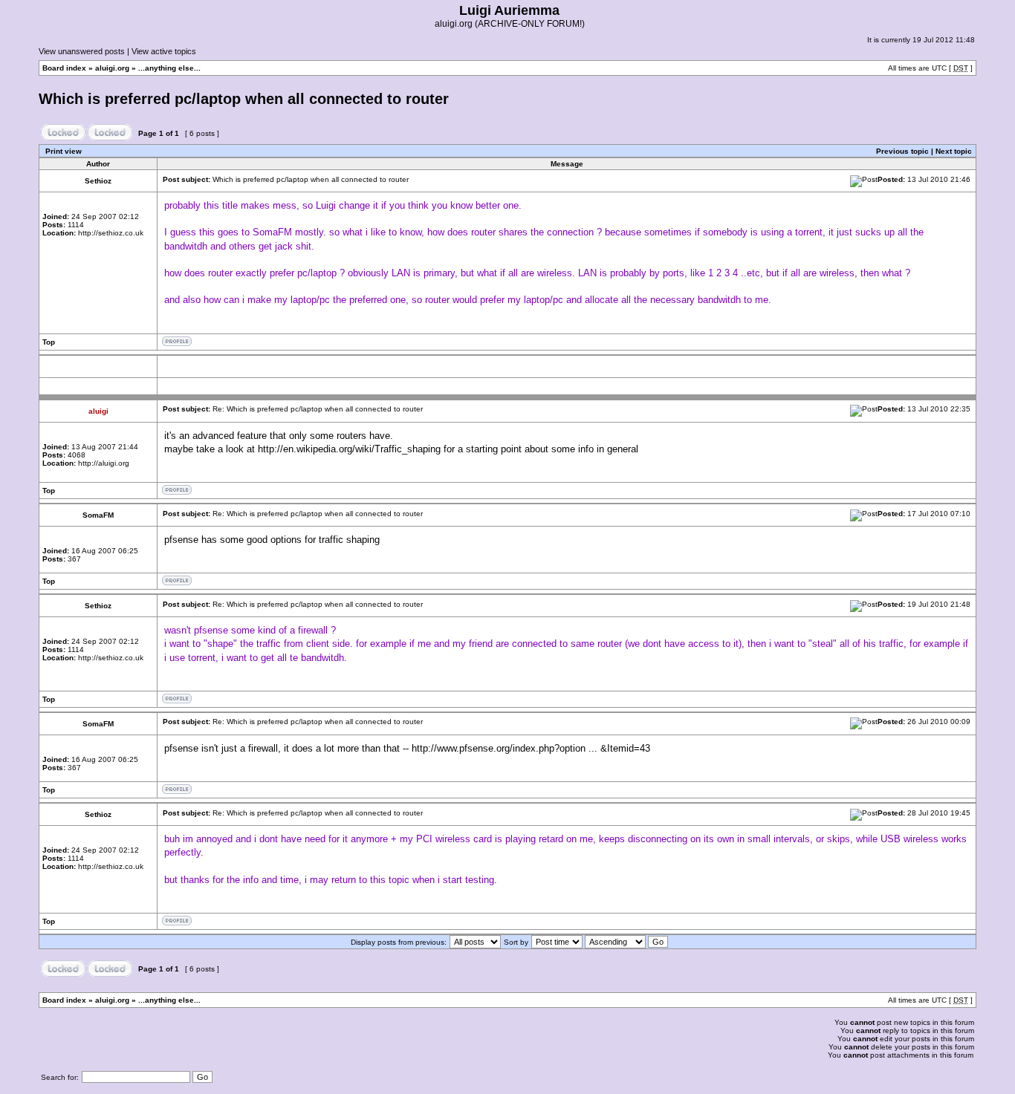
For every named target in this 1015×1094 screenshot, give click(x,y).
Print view (63, 151)
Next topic (953, 151)
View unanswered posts (82, 51)
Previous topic (902, 151)
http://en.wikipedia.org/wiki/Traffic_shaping (349, 449)
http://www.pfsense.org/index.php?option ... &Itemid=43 (531, 748)
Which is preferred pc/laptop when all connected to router (244, 99)
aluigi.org (112, 68)
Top (48, 342)
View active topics (164, 51)
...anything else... (169, 68)
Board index (64, 68)
